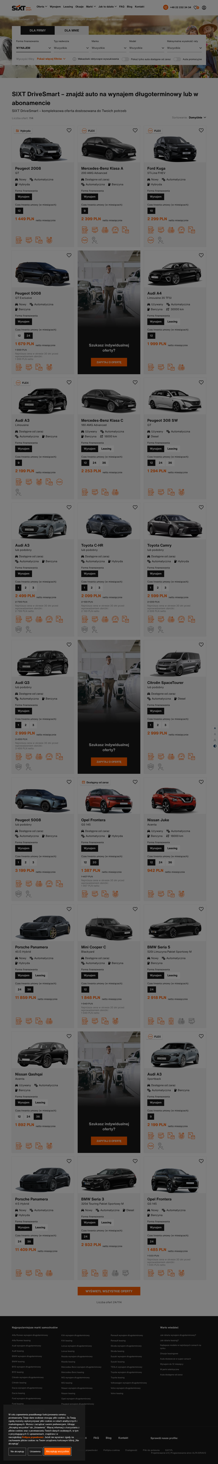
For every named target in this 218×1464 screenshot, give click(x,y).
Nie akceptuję (17, 1451)
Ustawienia (35, 1451)
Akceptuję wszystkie (57, 1451)
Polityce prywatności (32, 1437)
